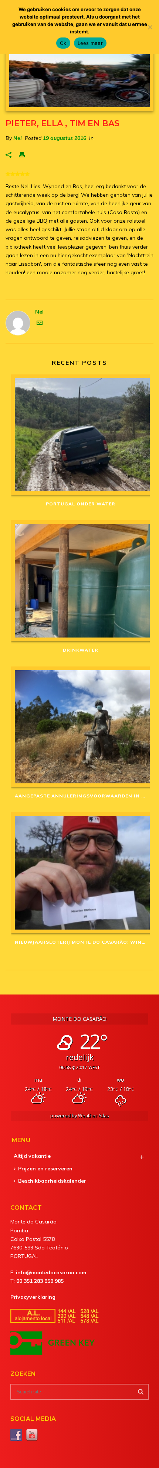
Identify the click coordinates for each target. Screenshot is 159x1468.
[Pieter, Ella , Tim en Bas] (79, 77)
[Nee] (149, 27)
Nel (17, 138)
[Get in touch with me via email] (40, 324)
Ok (63, 43)
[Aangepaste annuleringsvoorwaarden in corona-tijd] (80, 726)
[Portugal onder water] (80, 434)
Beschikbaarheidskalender (52, 1180)
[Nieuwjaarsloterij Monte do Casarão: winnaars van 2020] (80, 872)
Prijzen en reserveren (45, 1168)
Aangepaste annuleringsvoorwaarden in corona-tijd (82, 796)
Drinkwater (80, 650)
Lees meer (90, 43)
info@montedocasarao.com (51, 1272)
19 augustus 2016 (64, 138)
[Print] (25, 154)
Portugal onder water (80, 504)
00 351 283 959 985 (40, 1281)
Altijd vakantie (32, 1156)
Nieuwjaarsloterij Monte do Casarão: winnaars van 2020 (82, 942)
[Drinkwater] (80, 580)
